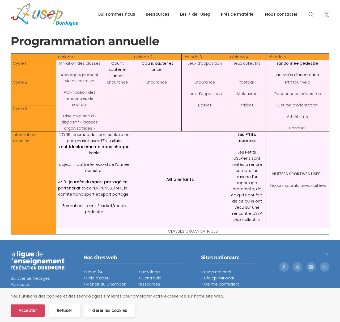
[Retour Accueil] (44, 14)
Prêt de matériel (237, 14)
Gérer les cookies (109, 310)
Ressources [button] (157, 14)
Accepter (28, 310)
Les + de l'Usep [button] (195, 14)
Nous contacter (281, 14)
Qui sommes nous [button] (116, 14)
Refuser (64, 310)
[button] (310, 14)
